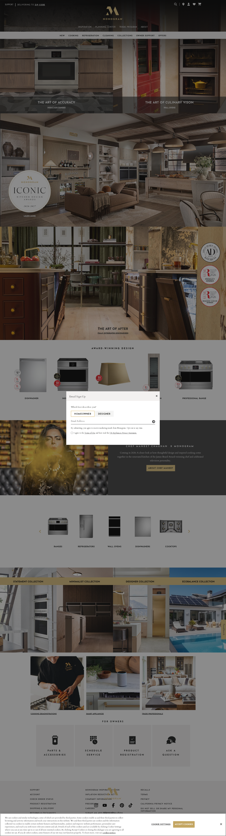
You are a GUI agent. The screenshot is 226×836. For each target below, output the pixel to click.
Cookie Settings (160, 824)
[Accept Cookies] (221, 824)
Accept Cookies (184, 824)
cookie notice (109, 832)
